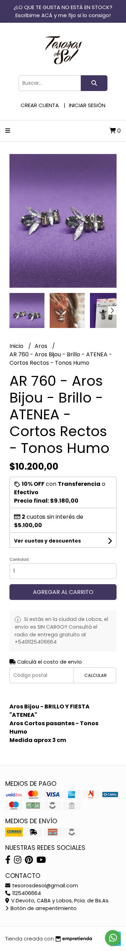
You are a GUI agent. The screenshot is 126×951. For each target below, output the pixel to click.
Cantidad (19, 559)
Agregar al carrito (63, 592)
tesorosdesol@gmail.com (44, 885)
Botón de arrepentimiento (43, 908)
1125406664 (26, 893)
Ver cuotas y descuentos (47, 540)
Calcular (95, 675)
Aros (42, 346)
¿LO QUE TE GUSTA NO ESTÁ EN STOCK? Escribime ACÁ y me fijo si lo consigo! (63, 11)
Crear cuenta (40, 105)
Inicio (17, 346)
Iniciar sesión (87, 105)
